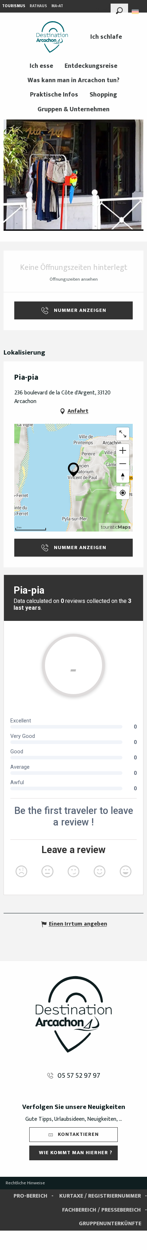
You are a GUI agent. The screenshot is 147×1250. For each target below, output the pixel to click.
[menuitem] (52, 36)
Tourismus (13, 6)
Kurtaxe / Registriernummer (100, 1196)
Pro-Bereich (30, 1196)
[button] (119, 10)
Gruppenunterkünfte (110, 1223)
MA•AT (57, 6)
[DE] (135, 12)
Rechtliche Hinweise (25, 1183)
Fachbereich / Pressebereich (101, 1210)
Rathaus (38, 6)
